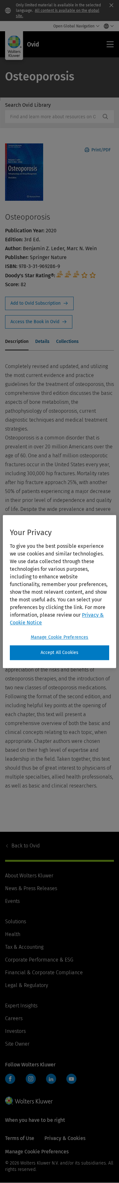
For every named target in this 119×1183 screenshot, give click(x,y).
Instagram (31, 1079)
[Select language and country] (107, 26)
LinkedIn (51, 1079)
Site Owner (17, 1044)
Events (12, 901)
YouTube (71, 1079)
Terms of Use (19, 1138)
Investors (15, 1031)
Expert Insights (21, 1006)
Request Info (39, 303)
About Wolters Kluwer (29, 876)
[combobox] (53, 116)
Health (12, 934)
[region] (59, 591)
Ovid (25, 846)
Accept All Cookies (60, 652)
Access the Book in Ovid (38, 322)
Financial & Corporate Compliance (44, 972)
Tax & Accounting (24, 947)
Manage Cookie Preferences (60, 637)
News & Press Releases (31, 888)
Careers (14, 1018)
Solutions (15, 921)
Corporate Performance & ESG (39, 960)
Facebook (10, 1079)
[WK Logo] (29, 1100)
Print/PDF (100, 150)
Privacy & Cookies (64, 1138)
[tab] (17, 342)
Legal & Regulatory (26, 985)
